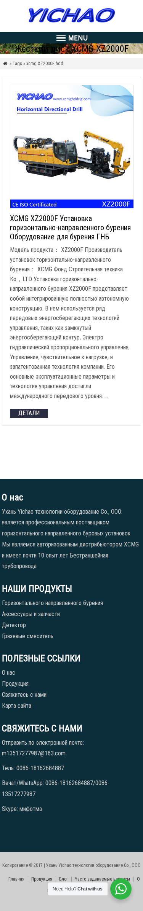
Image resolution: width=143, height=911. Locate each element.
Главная (16, 879)
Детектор (14, 625)
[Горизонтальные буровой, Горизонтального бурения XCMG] (71, 22)
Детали (29, 413)
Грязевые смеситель (27, 636)
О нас (8, 672)
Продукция (15, 683)
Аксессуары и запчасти (31, 614)
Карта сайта (16, 705)
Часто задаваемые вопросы (102, 879)
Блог (63, 879)
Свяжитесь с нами (24, 694)
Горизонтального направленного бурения (52, 603)
